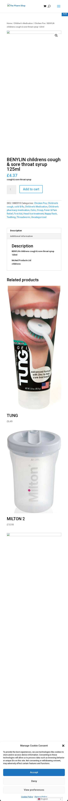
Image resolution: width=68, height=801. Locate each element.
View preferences (34, 789)
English (44, 799)
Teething (11, 217)
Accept (34, 772)
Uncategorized (38, 217)
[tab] (34, 231)
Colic (33, 210)
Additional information (21, 236)
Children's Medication (23, 23)
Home (9, 23)
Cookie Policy (27, 797)
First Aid (18, 213)
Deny (34, 781)
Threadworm (23, 217)
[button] (63, 745)
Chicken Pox (39, 23)
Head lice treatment (33, 213)
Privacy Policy (41, 797)
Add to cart (31, 189)
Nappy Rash (51, 213)
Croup (40, 210)
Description (16, 230)
